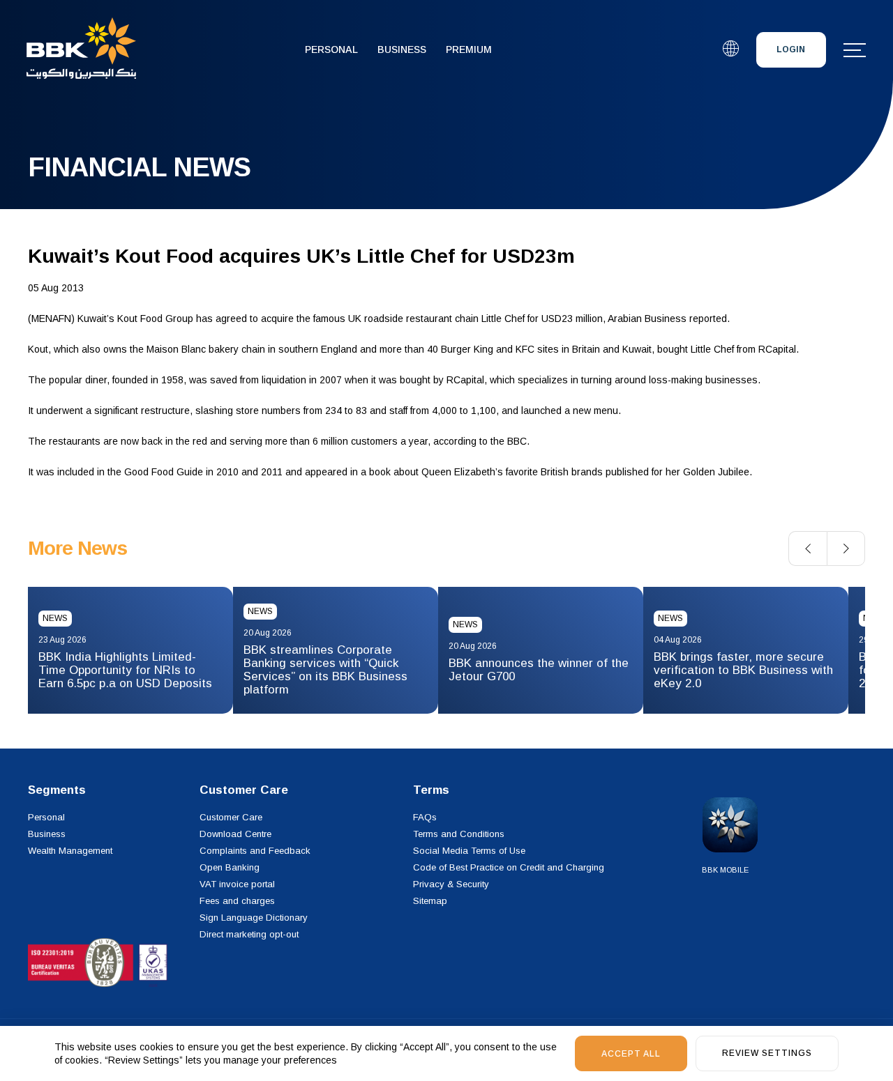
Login (790, 49)
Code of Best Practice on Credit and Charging (508, 867)
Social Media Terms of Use (469, 850)
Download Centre (235, 834)
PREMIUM (469, 49)
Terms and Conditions (458, 834)
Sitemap (430, 901)
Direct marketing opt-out (249, 934)
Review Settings (767, 1053)
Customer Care (231, 817)
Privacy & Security (451, 884)
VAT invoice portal (237, 884)
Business (401, 49)
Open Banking (230, 867)
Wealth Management (70, 850)
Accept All (631, 1054)
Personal (331, 49)
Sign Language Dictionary (254, 917)
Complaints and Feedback (255, 850)
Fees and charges (237, 901)
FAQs (425, 817)
